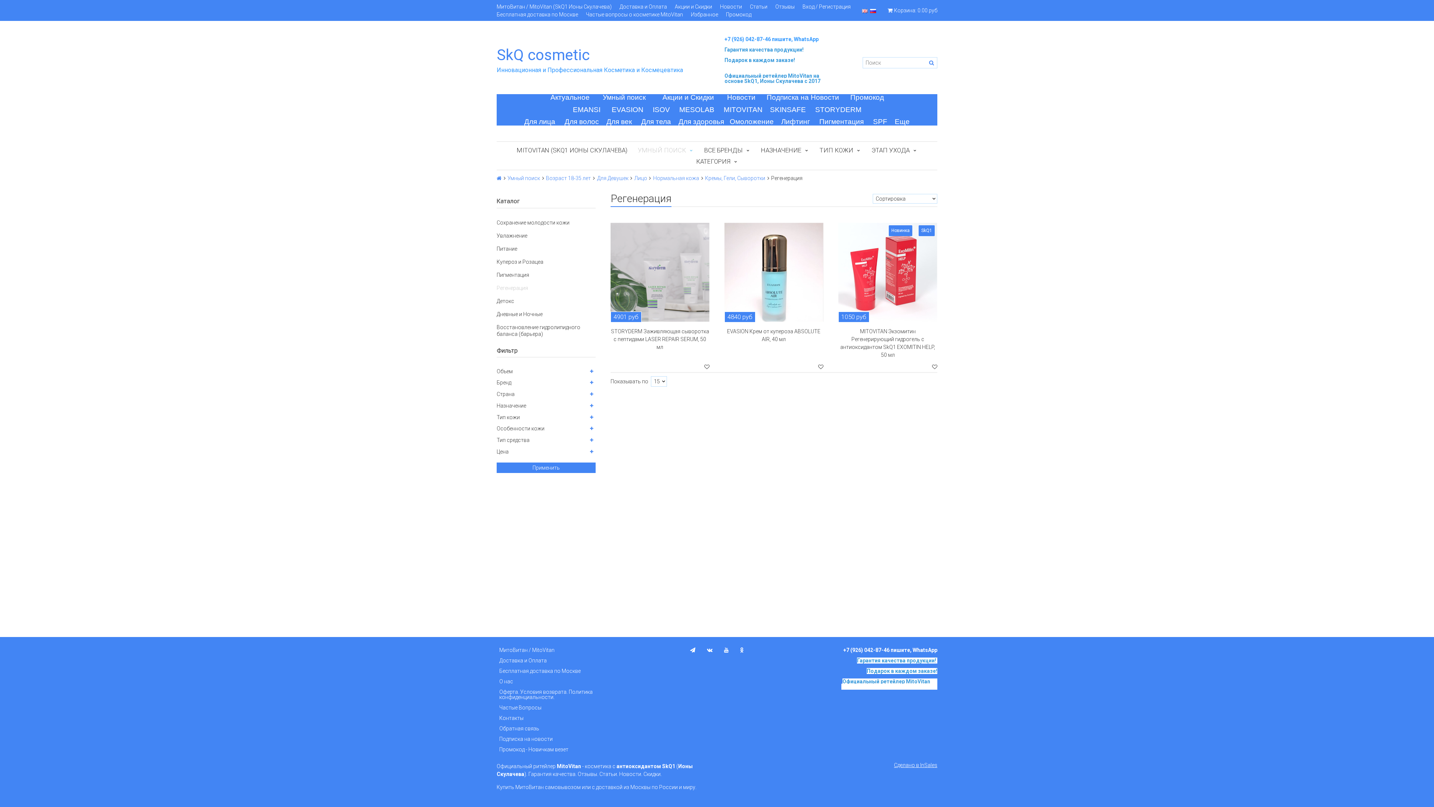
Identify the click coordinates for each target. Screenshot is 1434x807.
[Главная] (499, 178)
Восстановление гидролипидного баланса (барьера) (538, 330)
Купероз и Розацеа (520, 262)
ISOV (661, 110)
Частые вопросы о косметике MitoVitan (634, 14)
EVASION (627, 110)
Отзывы (785, 6)
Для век (619, 122)
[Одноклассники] (742, 650)
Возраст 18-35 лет (568, 178)
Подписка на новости (526, 739)
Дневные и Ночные (520, 314)
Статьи (758, 6)
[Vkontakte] (709, 650)
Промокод (738, 14)
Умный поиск (624, 97)
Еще (902, 122)
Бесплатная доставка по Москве (537, 14)
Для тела (656, 122)
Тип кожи (836, 150)
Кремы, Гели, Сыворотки (735, 178)
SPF (880, 122)
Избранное (704, 14)
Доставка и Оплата (643, 6)
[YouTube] (726, 650)
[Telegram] (692, 650)
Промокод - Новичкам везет (533, 749)
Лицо (640, 178)
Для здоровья (701, 122)
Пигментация (841, 122)
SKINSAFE (788, 110)
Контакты (511, 718)
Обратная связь (519, 729)
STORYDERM (838, 110)
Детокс (505, 301)
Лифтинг (795, 122)
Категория (713, 161)
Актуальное (570, 97)
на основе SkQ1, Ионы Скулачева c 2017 (772, 78)
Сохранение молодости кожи (533, 223)
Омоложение (752, 122)
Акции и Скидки (693, 6)
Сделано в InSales (915, 765)
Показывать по (629, 381)
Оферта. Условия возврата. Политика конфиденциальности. (546, 694)
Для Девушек (612, 178)
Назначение (781, 150)
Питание (507, 249)
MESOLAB (696, 110)
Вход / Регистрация (827, 6)
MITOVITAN (743, 110)
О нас (506, 681)
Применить (546, 468)
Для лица (539, 122)
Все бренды (723, 150)
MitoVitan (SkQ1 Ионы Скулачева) (572, 150)
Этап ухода (891, 150)
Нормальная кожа (676, 178)
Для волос (582, 122)
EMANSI (586, 110)
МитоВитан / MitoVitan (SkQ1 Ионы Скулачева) (554, 6)
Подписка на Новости (803, 97)
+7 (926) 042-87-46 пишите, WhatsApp (771, 39)
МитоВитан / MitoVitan (527, 650)
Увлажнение (512, 236)
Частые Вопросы (520, 708)
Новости (731, 6)
